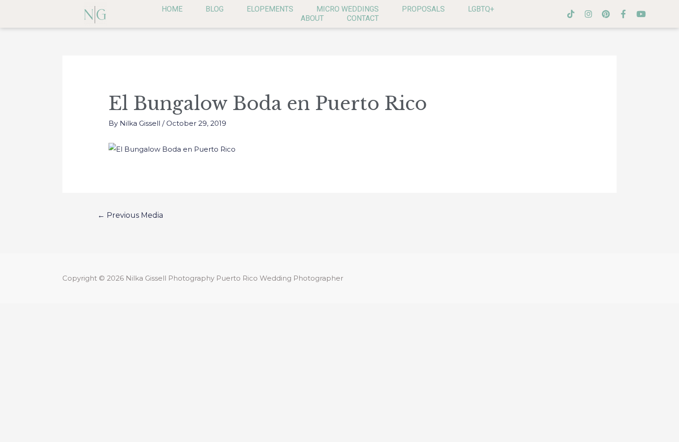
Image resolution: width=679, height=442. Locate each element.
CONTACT (363, 18)
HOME (172, 9)
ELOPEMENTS (270, 9)
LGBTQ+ (481, 9)
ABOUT (312, 18)
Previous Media (130, 215)
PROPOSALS (423, 9)
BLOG (215, 9)
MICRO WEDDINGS (347, 9)
